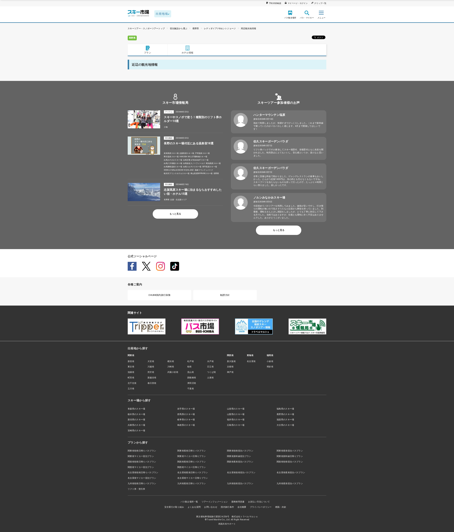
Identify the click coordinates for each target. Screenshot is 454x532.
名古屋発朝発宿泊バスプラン (241, 472)
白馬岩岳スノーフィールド (194, 163)
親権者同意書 (238, 501)
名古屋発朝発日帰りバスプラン (143, 472)
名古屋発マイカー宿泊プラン (142, 478)
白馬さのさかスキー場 (173, 160)
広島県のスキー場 (236, 425)
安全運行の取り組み (174, 507)
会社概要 (241, 507)
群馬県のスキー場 (186, 414)
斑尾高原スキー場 (171, 153)
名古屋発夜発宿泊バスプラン (291, 472)
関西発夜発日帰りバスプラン (191, 461)
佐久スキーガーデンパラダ (270, 141)
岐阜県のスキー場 (186, 419)
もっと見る (175, 213)
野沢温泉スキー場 (171, 157)
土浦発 (210, 377)
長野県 (195, 28)
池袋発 (131, 372)
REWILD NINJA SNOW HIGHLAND (179, 170)
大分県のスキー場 (285, 425)
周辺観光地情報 (248, 28)
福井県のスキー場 (236, 419)
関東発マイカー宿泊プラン (141, 456)
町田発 (131, 377)
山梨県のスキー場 (236, 414)
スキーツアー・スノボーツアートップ (146, 28)
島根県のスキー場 (186, 425)
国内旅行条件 (227, 507)
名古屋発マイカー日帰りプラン (192, 478)
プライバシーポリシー (261, 507)
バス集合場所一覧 (189, 501)
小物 (166, 127)
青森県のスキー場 (136, 409)
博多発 (270, 366)
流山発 (190, 372)
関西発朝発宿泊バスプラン (290, 461)
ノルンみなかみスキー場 (269, 197)
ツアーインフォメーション (215, 501)
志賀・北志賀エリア (178, 200)
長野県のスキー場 (285, 414)
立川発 (131, 388)
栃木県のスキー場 (136, 414)
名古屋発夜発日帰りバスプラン (192, 472)
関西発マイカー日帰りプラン (191, 467)
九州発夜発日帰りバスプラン (191, 483)
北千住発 (132, 383)
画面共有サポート (227, 524)
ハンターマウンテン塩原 (269, 114)
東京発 (131, 366)
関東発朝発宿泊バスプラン (240, 451)
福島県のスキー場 (285, 409)
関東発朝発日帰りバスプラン (142, 451)
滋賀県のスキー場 (285, 419)
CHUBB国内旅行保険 (159, 295)
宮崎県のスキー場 (136, 430)
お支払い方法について (259, 501)
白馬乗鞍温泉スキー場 (173, 167)
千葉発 (190, 388)
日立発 (210, 366)
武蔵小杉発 (172, 372)
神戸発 (230, 372)
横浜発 (170, 361)
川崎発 (170, 366)
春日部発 (152, 383)
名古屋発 (251, 361)
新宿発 (131, 361)
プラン (147, 52)
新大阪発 (231, 361)
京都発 (230, 366)
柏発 (189, 366)
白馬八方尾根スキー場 (173, 163)
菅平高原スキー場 (209, 167)
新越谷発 (152, 377)
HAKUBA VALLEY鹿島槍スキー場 (193, 157)
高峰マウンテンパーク (204, 170)
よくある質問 (194, 507)
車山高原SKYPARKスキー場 (201, 173)
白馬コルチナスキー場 (192, 167)
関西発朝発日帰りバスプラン (142, 461)
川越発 (151, 366)
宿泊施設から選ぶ (178, 28)
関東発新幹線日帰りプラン (290, 456)
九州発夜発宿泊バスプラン (290, 483)
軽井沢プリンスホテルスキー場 (176, 173)
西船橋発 (191, 377)
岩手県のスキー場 (186, 409)
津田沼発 (191, 383)
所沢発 (151, 372)
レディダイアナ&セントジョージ (220, 28)
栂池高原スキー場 (213, 163)
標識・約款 (280, 507)
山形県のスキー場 (236, 409)
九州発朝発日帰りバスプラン (142, 483)
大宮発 (151, 361)
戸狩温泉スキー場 (202, 153)
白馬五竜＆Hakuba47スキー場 (195, 160)
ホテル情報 (187, 52)
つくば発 (211, 372)
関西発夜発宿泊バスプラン (240, 461)
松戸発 (190, 361)
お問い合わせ (210, 507)
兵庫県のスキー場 (136, 425)
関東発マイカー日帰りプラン (191, 456)
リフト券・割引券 (136, 489)
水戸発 (210, 361)
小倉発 (270, 361)
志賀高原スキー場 (186, 153)
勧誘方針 (225, 295)
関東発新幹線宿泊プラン (239, 456)
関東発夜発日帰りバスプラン (191, 451)
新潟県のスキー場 (136, 419)
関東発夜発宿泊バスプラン (290, 451)
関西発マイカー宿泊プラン (141, 467)
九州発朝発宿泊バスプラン (240, 483)
